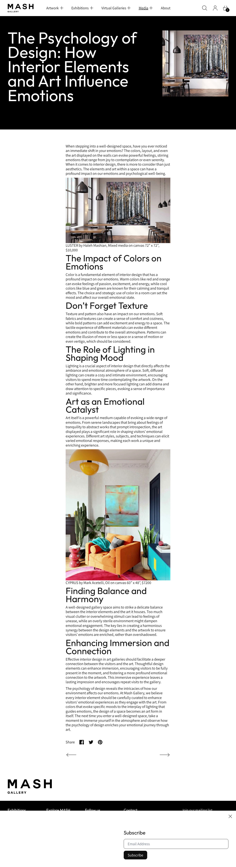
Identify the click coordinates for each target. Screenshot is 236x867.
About (165, 8)
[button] (204, 8)
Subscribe (135, 855)
